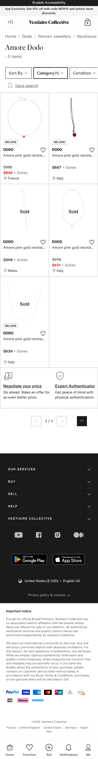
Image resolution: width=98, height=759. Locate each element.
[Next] (62, 421)
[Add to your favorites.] (43, 150)
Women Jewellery (54, 36)
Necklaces (86, 36)
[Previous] (36, 421)
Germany (71, 728)
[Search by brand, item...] (10, 22)
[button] (87, 22)
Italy (49, 731)
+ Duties (20, 172)
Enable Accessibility (49, 2)
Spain (84, 728)
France (11, 728)
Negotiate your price (22, 386)
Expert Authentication (75, 386)
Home (10, 36)
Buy (12, 482)
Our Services (22, 469)
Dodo (27, 36)
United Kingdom (29, 728)
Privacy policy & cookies (47, 595)
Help (13, 506)
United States (53, 728)
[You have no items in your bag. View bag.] (87, 22)
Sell (12, 494)
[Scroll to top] (82, 421)
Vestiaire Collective (30, 519)
